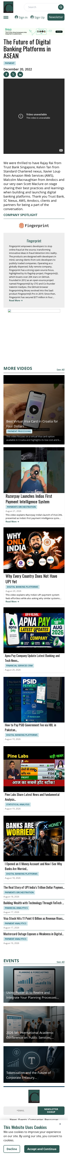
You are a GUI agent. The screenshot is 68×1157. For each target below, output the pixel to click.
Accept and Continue (41, 1149)
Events (22, 1120)
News (13, 1120)
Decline (12, 1149)
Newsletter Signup (51, 1110)
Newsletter (56, 17)
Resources (51, 1120)
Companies (35, 1120)
